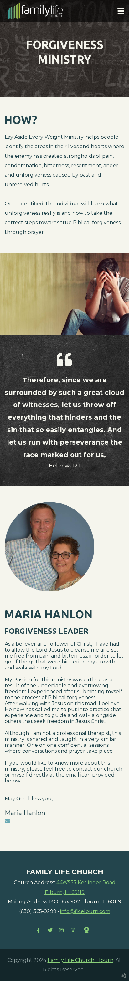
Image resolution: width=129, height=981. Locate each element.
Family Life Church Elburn (80, 960)
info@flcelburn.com (85, 911)
